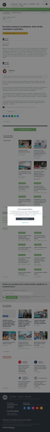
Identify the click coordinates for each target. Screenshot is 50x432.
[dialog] (25, 216)
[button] (25, 222)
